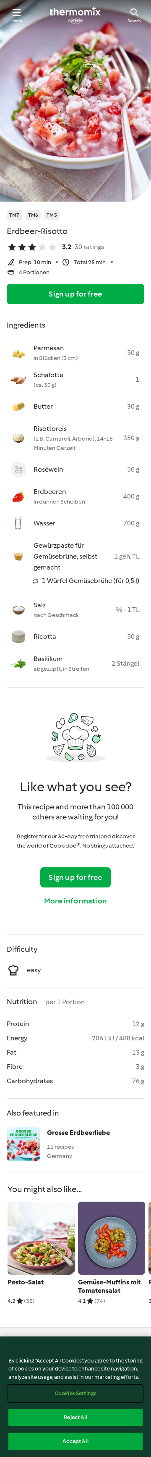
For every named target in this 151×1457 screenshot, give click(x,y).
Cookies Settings (75, 1393)
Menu (17, 21)
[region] (75, 1396)
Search (134, 21)
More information (75, 901)
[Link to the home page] (75, 15)
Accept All (75, 1441)
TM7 (14, 215)
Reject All (75, 1417)
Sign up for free (75, 294)
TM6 (33, 215)
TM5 (52, 215)
